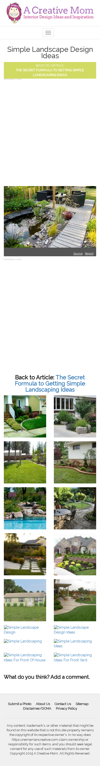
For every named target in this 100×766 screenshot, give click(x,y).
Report (89, 253)
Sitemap (82, 704)
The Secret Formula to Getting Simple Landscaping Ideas (50, 383)
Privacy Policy (66, 708)
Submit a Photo (19, 704)
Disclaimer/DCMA (37, 708)
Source (78, 253)
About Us (43, 704)
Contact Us (63, 704)
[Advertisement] (50, 131)
